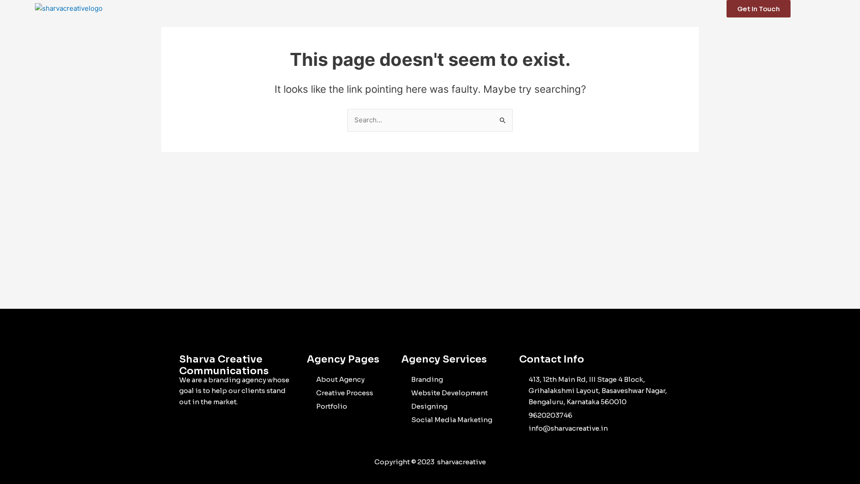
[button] (842, 8)
